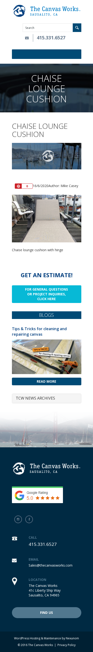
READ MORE (46, 381)
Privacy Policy (66, 645)
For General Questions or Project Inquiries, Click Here (46, 294)
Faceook (29, 519)
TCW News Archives (35, 398)
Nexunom (72, 638)
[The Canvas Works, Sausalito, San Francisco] (46, 11)
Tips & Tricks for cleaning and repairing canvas (39, 331)
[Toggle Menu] (78, 54)
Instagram (18, 519)
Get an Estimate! (46, 275)
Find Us (46, 612)
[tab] (46, 398)
